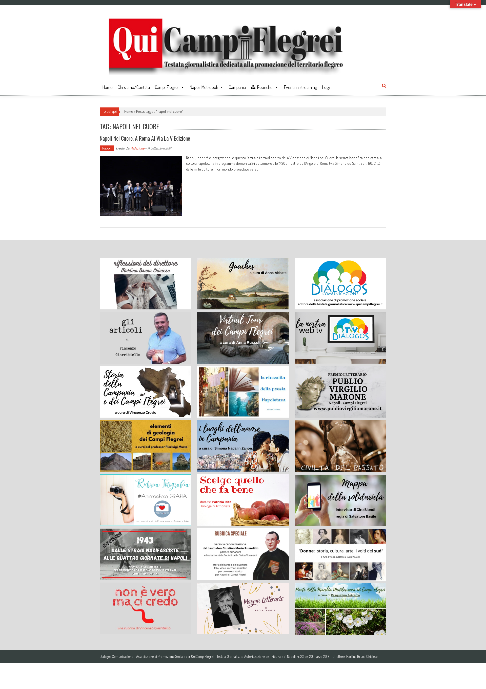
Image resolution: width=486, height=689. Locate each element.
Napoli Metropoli (204, 87)
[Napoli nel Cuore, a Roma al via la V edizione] (141, 186)
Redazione (137, 148)
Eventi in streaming (300, 87)
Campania (237, 87)
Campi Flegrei (166, 87)
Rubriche (265, 87)
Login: (327, 87)
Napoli (106, 148)
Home (107, 87)
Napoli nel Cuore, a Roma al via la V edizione (145, 138)
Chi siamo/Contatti (134, 87)
